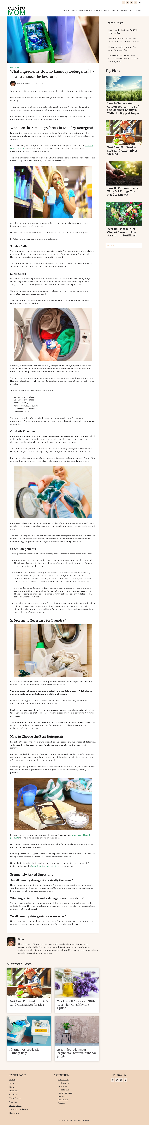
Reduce (65, 1083)
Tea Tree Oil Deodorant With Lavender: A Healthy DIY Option (76, 1005)
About (74, 10)
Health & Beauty (101, 10)
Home (66, 10)
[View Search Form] (140, 2)
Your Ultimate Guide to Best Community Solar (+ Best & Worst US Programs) (124, 59)
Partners (13, 1091)
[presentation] (29, 983)
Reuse (64, 1086)
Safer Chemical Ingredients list (46, 866)
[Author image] (13, 83)
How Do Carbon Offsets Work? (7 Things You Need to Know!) (122, 191)
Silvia (20, 83)
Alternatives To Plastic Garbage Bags (24, 1051)
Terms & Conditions (18, 1109)
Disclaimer (14, 1113)
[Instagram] (131, 2)
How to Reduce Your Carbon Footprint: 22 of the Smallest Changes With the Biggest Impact (124, 108)
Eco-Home (126, 10)
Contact (137, 10)
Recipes (61, 1103)
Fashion (115, 10)
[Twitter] (127, 2)
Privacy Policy (15, 1105)
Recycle (65, 1090)
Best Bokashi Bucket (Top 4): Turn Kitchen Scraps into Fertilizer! (121, 232)
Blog (11, 1087)
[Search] (138, 245)
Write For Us (15, 1098)
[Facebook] (123, 2)
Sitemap (13, 1102)
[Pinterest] (135, 2)
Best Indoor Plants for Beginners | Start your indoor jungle (76, 1053)
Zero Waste (63, 1080)
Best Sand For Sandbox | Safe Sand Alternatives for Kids (28, 1003)
